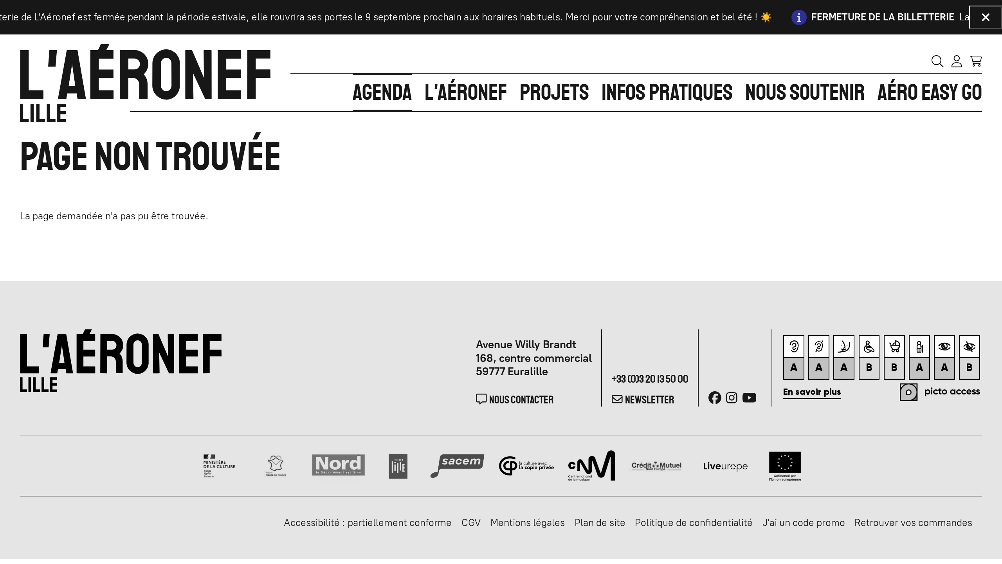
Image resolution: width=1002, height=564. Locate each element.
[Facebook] (714, 398)
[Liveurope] (725, 465)
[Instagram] (731, 398)
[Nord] (339, 465)
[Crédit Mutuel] (656, 465)
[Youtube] (749, 398)
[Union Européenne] (785, 465)
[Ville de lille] (397, 465)
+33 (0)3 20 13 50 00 (650, 379)
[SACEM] (457, 465)
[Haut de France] (275, 465)
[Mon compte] (957, 61)
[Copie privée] (526, 465)
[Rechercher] (938, 61)
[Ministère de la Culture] (220, 465)
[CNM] (591, 465)
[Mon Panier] (976, 60)
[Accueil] (145, 83)
